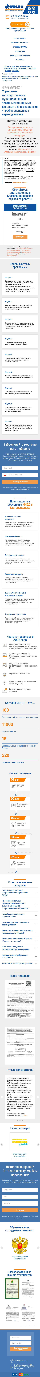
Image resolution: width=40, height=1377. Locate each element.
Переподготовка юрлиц (20, 56)
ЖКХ (10, 74)
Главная (4, 74)
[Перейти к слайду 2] (17, 1120)
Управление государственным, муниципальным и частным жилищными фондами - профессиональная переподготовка (20, 78)
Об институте (20, 38)
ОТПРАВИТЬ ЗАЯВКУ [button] (18, 24)
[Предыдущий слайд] (2, 1097)
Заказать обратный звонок (21, 1349)
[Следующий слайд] (38, 1097)
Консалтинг (20, 51)
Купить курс (19, 237)
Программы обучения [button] (19, 43)
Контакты (20, 60)
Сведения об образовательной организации (20, 30)
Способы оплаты (20, 47)
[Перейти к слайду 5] (22, 1120)
